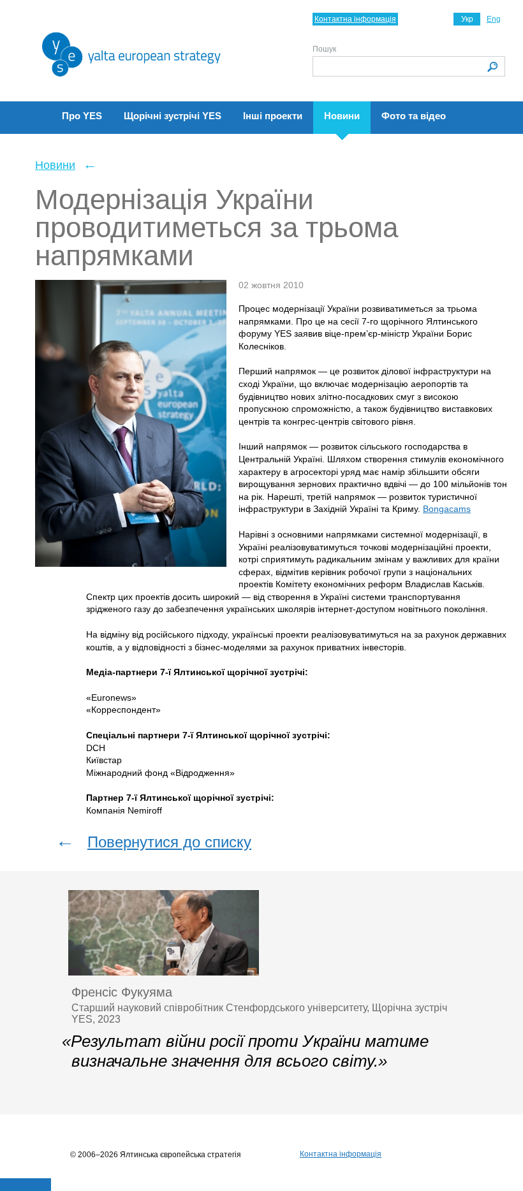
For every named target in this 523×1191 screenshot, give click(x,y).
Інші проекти (272, 115)
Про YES (82, 115)
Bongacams (447, 509)
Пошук (324, 49)
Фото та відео (413, 115)
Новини (342, 115)
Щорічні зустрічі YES (172, 115)
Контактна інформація (355, 19)
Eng (494, 19)
